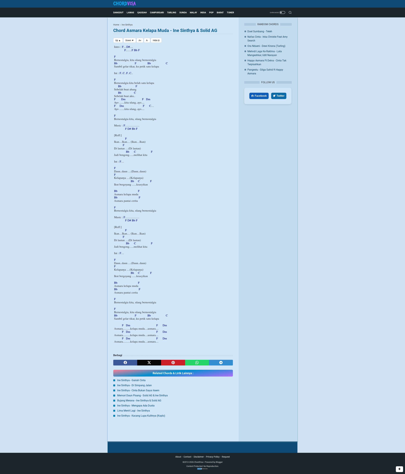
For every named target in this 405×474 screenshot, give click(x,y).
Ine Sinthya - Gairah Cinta (131, 380)
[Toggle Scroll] (399, 469)
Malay (193, 12)
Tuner (230, 12)
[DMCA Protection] (202, 469)
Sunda (183, 12)
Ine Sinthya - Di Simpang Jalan (134, 385)
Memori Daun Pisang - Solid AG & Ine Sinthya (142, 395)
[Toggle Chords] (156, 40)
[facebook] (125, 362)
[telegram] (221, 362)
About (178, 456)
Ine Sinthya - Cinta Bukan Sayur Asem (138, 390)
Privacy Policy (213, 456)
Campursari (157, 12)
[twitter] (149, 362)
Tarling (171, 12)
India (203, 12)
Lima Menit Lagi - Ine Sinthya (133, 410)
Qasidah (142, 12)
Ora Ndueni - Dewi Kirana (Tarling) (266, 45)
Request (226, 456)
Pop (211, 12)
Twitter (280, 95)
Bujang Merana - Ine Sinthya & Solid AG (139, 400)
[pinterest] (173, 362)
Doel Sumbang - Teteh (259, 31)
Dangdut (118, 12)
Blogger (219, 462)
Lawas (130, 12)
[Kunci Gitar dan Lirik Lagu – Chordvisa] (126, 3)
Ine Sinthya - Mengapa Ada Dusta (136, 405)
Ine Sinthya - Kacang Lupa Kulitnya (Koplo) (141, 415)
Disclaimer (199, 456)
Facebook (261, 95)
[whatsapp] (197, 362)
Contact (187, 456)
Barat (220, 12)
